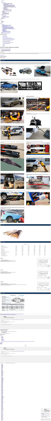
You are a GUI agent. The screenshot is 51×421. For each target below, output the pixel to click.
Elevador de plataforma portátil (4, 341)
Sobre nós (2, 14)
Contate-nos (2, 18)
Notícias (2, 17)
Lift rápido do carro (9, 341)
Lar (1, 1)
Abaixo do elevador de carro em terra (31, 341)
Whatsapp (1, 343)
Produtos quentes (3, 339)
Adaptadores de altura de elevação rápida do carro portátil (9, 5)
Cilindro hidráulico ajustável (18, 341)
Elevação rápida (4, 12)
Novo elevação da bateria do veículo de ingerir (7, 11)
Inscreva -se (1, 335)
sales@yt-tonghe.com (5, 332)
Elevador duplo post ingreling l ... (7, 41)
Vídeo (2, 15)
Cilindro (3, 10)
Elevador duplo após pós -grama (6, 13)
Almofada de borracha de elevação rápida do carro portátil (9, 6)
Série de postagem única (6, 8)
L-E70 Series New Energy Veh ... (6, 43)
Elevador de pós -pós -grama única (6, 16)
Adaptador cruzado (5, 7)
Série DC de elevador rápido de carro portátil (7, 25)
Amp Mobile (2, 340)
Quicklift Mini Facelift (13, 341)
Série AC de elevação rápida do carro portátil (8, 3)
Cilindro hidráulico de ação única (24, 341)
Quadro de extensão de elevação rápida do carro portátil (8, 26)
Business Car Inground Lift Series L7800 (7, 9)
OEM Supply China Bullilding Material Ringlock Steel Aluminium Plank (9, 314)
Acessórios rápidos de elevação (5, 4)
